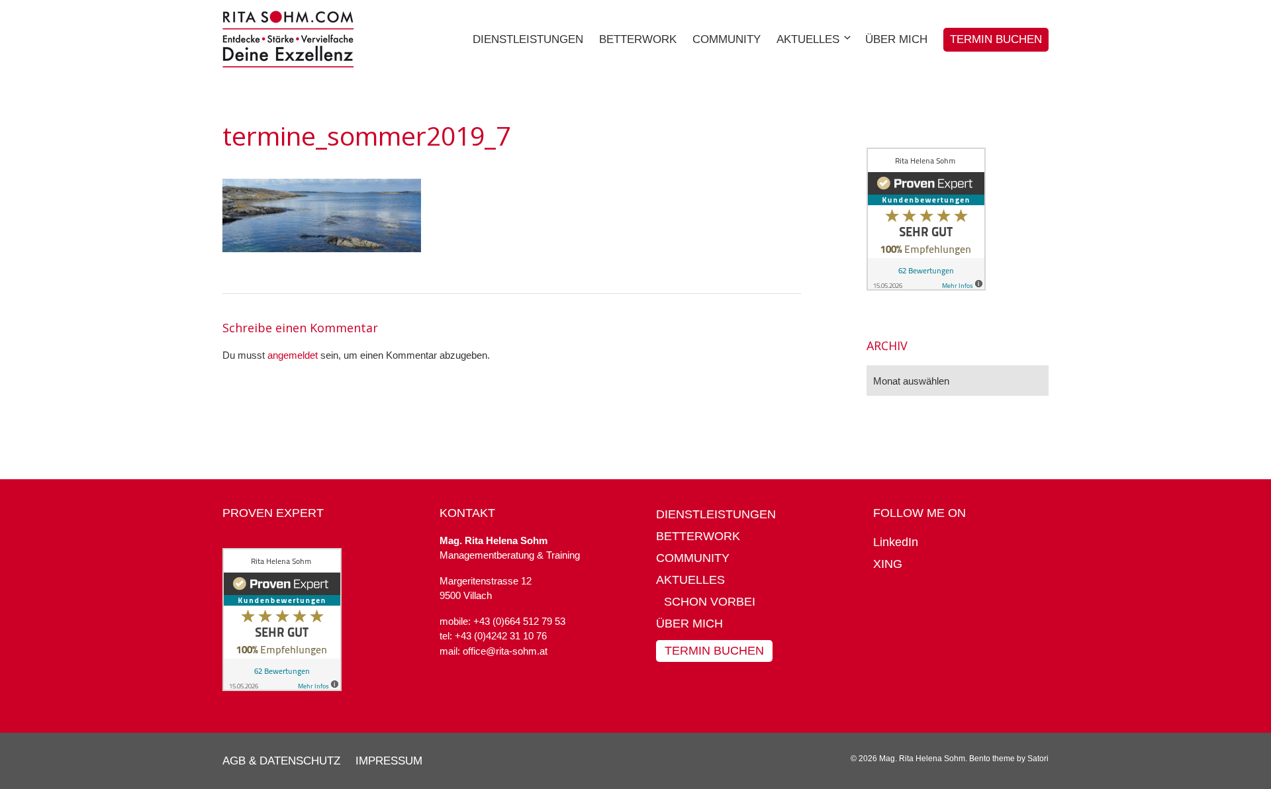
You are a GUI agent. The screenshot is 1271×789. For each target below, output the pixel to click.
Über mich (689, 623)
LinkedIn (895, 542)
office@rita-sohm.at (505, 651)
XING (887, 564)
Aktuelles (690, 579)
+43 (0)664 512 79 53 (519, 621)
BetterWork (698, 536)
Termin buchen (714, 650)
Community (693, 558)
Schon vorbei (709, 601)
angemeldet (292, 355)
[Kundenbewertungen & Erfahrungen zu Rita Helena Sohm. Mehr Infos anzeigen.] (926, 287)
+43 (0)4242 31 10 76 (501, 635)
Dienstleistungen (716, 514)
